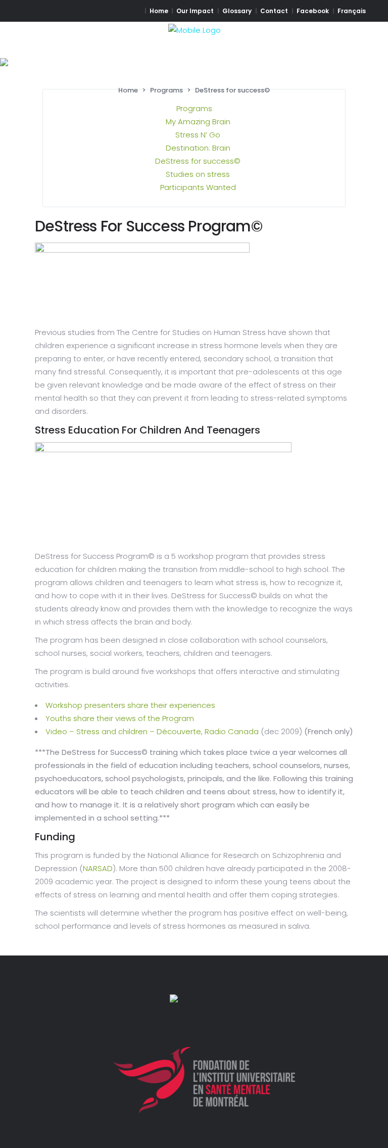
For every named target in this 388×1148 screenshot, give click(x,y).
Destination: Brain (198, 147)
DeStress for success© (197, 161)
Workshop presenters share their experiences (130, 705)
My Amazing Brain (198, 121)
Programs (166, 90)
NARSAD (98, 868)
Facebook (313, 11)
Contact (274, 11)
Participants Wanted (198, 187)
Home (159, 11)
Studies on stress (198, 174)
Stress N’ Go (197, 134)
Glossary (237, 11)
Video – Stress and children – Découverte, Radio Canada (152, 731)
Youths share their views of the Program (119, 718)
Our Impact (195, 11)
